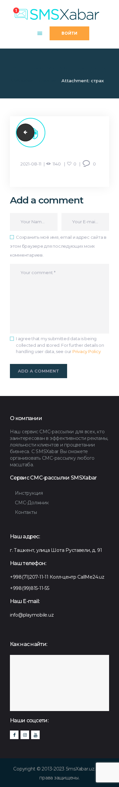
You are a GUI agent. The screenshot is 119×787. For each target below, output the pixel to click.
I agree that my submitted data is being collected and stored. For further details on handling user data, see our (60, 345)
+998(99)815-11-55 (29, 588)
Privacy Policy (86, 351)
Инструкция (29, 493)
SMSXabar (22, 80)
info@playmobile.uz (32, 615)
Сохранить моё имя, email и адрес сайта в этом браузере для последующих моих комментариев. (58, 246)
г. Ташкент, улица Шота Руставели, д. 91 (56, 550)
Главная (48, 80)
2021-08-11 (30, 163)
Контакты (26, 512)
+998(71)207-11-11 (29, 577)
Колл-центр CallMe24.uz (77, 577)
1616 (23, 132)
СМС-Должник (32, 503)
